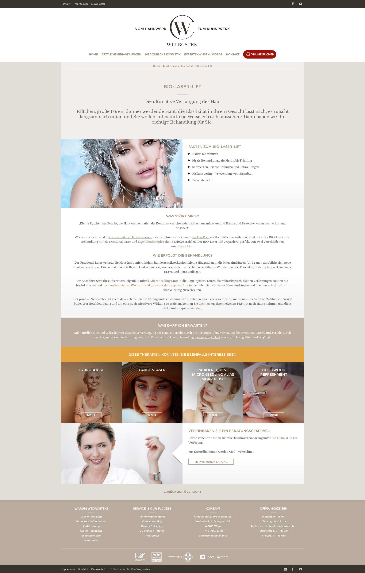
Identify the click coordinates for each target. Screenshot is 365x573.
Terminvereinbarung (211, 461)
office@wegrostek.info (213, 535)
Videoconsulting (152, 521)
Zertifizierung (91, 526)
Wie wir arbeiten (91, 516)
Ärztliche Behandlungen (121, 54)
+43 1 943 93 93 (281, 438)
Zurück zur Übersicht (182, 492)
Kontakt (232, 54)
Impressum (81, 3)
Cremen (204, 303)
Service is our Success (152, 508)
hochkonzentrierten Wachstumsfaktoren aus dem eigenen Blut (145, 285)
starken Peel (200, 237)
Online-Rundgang (91, 530)
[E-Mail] (285, 569)
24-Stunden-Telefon (152, 530)
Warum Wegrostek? (91, 508)
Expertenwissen (91, 535)
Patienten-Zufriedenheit (91, 521)
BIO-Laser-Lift (203, 65)
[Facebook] (293, 4)
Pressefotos (152, 535)
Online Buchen (262, 54)
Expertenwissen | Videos (203, 54)
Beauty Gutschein (152, 526)
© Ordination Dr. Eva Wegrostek (130, 569)
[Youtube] (300, 4)
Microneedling (160, 281)
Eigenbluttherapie (150, 241)
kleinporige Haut (208, 337)
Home (93, 54)
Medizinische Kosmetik (162, 54)
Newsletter (98, 3)
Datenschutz (99, 569)
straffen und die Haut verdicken (130, 237)
